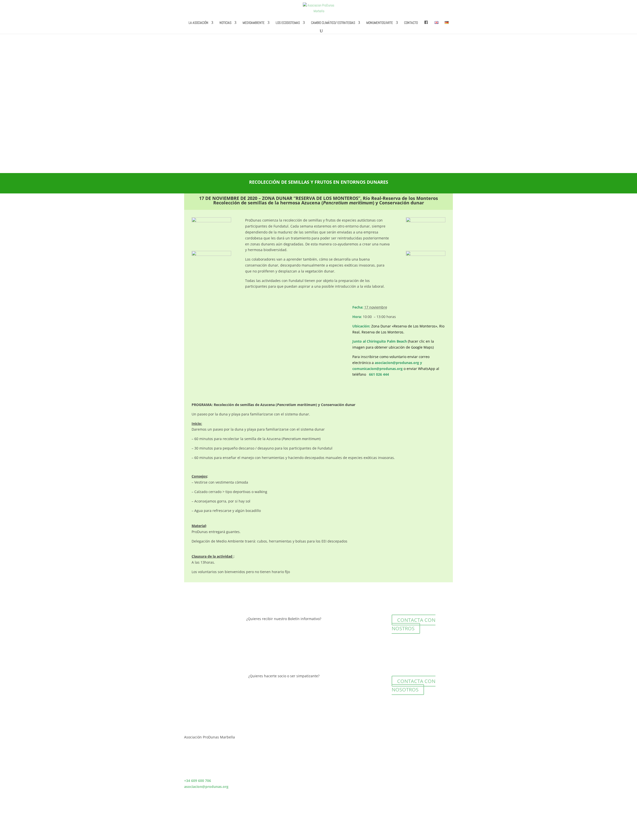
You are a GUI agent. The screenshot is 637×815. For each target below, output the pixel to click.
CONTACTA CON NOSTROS (413, 624)
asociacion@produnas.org (397, 362)
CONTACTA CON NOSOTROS (413, 685)
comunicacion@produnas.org (377, 368)
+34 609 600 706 (197, 780)
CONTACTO (411, 23)
